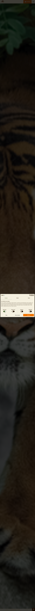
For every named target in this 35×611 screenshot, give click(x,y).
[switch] (13, 311)
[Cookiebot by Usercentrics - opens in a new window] (30, 295)
